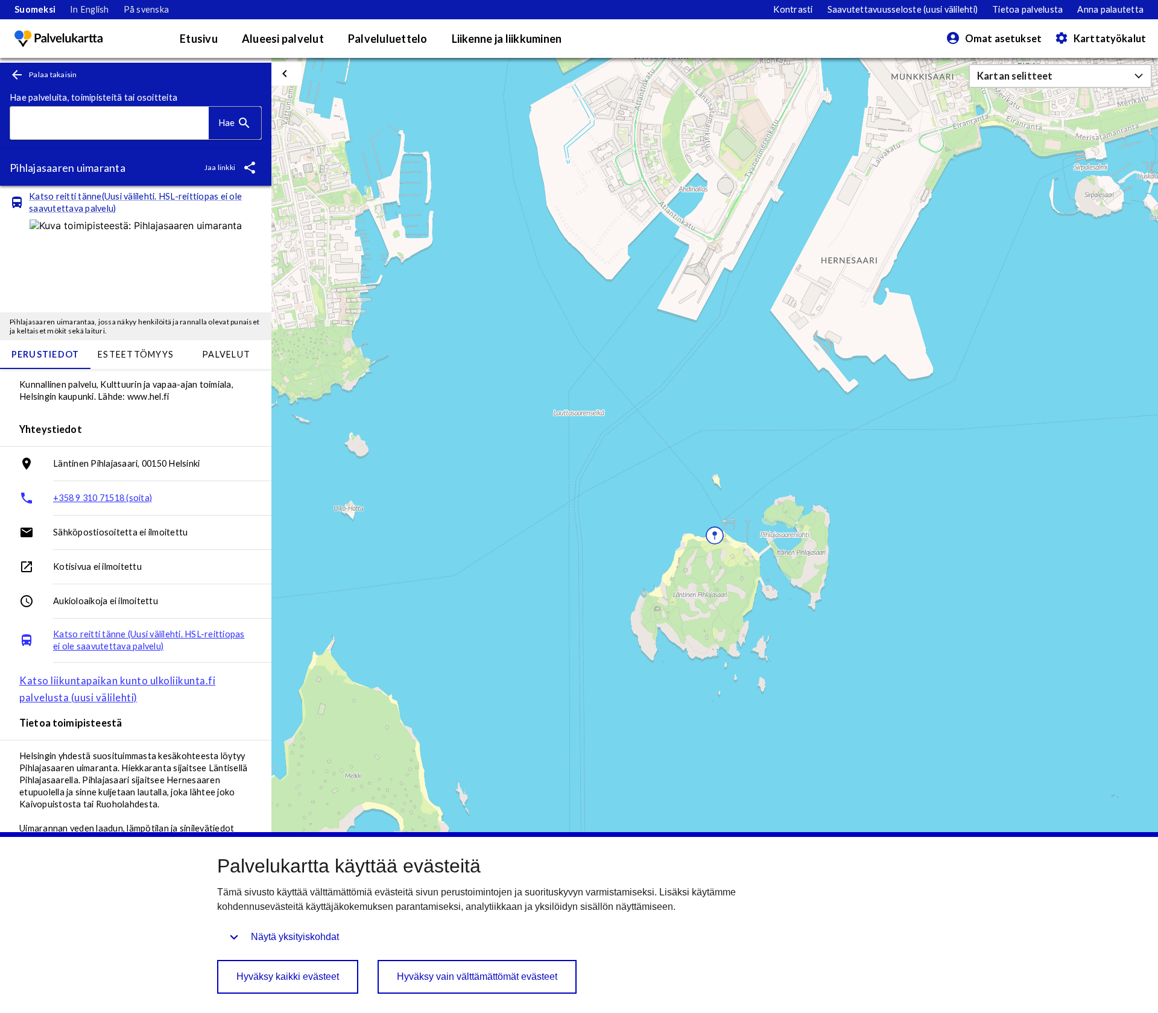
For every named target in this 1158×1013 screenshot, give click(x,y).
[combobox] (109, 123)
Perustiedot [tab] (45, 354)
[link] (34, 10)
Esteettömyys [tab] (136, 354)
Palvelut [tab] (226, 354)
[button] (1060, 76)
